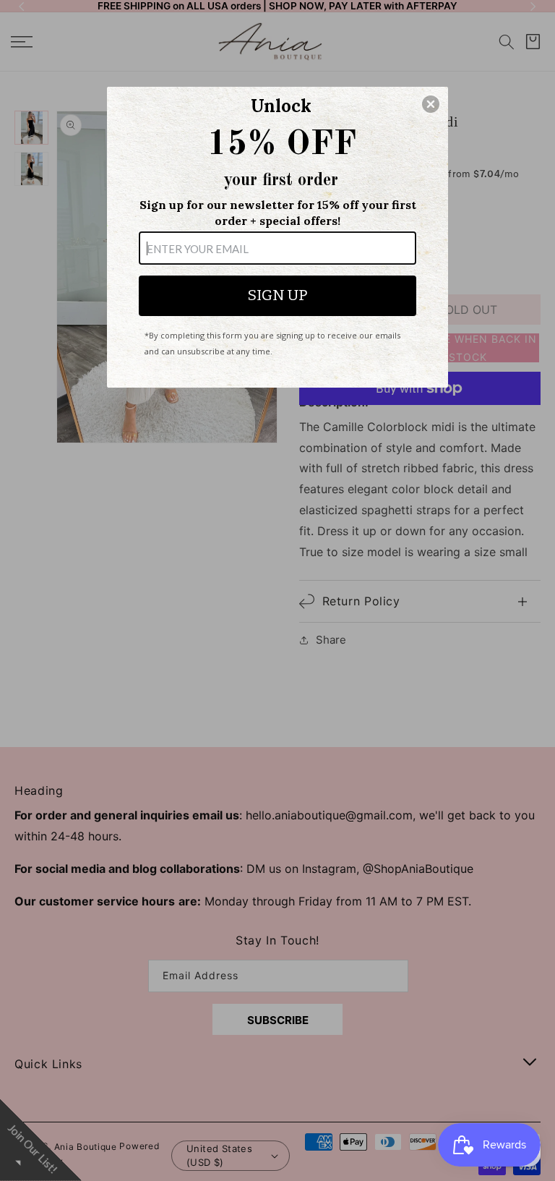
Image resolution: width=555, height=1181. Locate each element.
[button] (430, 104)
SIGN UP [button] (277, 295)
